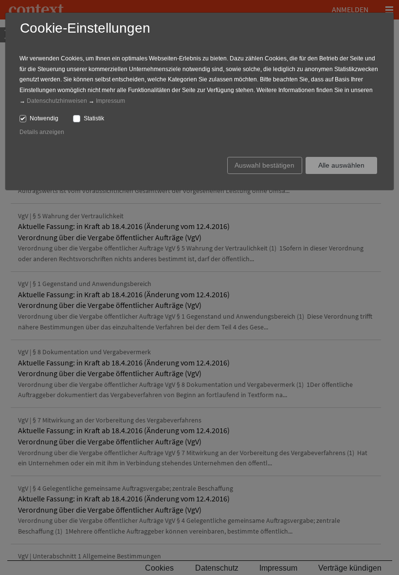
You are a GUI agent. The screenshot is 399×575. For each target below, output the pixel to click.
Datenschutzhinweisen (57, 101)
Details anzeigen (41, 132)
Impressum (110, 101)
